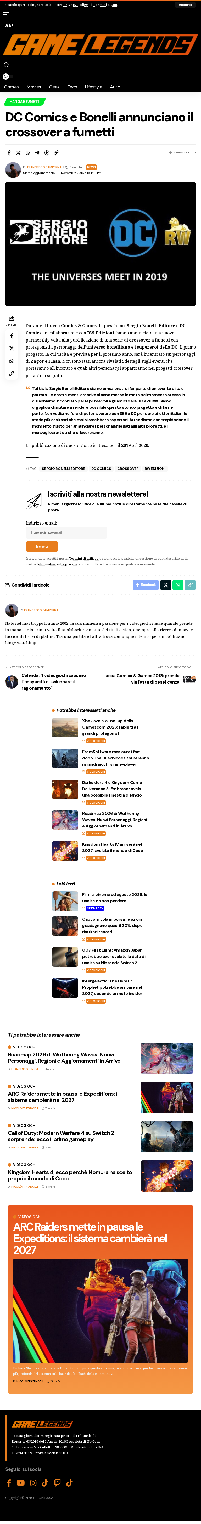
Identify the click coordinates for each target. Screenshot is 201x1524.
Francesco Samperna (44, 167)
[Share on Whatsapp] (27, 153)
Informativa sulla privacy (57, 564)
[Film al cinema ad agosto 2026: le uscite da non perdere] (65, 901)
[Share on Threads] (46, 153)
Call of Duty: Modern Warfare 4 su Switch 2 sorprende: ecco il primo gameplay (61, 1136)
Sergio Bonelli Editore (63, 469)
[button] (185, 5)
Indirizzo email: (41, 523)
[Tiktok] (69, 1483)
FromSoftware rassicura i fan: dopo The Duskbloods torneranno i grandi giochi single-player (115, 758)
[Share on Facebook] (9, 153)
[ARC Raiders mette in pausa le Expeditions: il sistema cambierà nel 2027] (100, 1311)
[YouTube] (20, 1483)
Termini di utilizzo (84, 558)
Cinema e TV (95, 908)
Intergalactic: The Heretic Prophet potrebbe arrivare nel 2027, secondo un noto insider (112, 987)
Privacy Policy (75, 4)
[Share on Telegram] (37, 153)
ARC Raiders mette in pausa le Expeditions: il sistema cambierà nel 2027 (90, 1238)
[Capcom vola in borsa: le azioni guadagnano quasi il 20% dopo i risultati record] (65, 926)
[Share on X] (18, 153)
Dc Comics (101, 469)
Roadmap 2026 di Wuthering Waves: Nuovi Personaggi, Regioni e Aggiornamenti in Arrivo (114, 820)
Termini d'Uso (105, 4)
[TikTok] (45, 1483)
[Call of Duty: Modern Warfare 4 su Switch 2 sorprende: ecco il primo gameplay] (167, 1136)
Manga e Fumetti (25, 101)
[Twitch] (57, 1483)
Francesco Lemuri (24, 1069)
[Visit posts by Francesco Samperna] (11, 610)
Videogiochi (96, 741)
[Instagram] (33, 1483)
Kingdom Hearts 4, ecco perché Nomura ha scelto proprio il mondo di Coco (70, 1175)
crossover (127, 469)
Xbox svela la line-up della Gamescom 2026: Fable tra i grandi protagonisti (110, 727)
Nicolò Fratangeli (29, 1381)
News (91, 167)
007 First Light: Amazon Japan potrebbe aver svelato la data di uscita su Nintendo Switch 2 (113, 956)
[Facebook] (9, 1483)
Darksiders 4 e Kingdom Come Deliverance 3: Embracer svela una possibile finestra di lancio (112, 789)
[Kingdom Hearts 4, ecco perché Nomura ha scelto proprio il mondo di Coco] (167, 1176)
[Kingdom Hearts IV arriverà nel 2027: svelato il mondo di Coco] (65, 851)
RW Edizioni (155, 469)
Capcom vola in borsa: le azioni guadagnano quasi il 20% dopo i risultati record (113, 926)
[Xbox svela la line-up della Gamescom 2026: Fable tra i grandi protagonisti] (65, 727)
